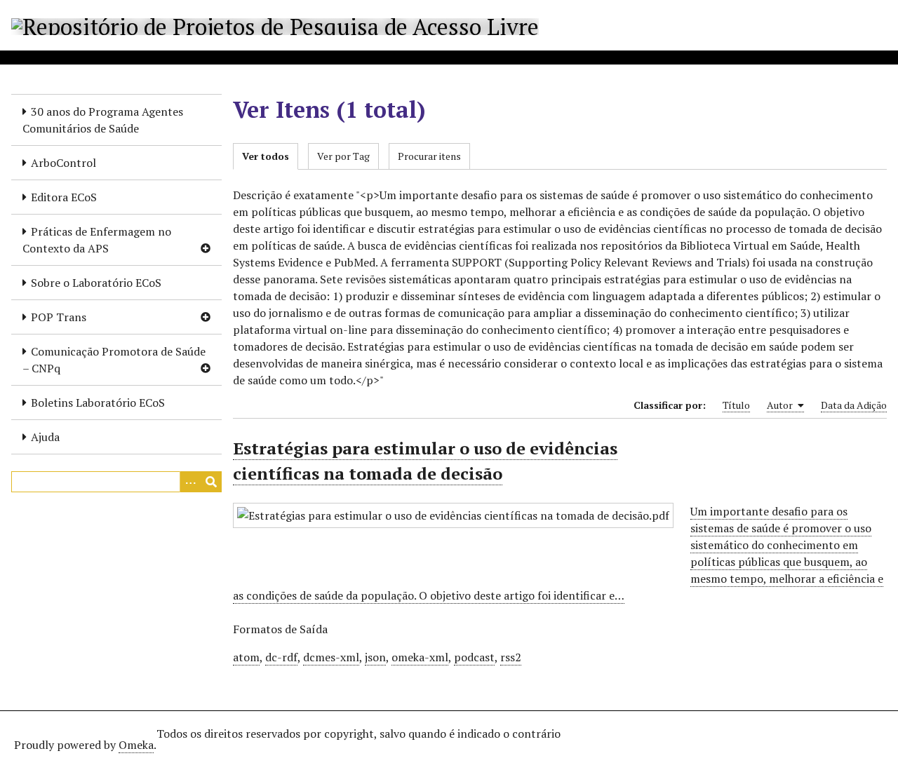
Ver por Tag (343, 156)
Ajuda (45, 437)
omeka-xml (419, 657)
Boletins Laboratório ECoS (98, 402)
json (375, 657)
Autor (781, 405)
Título (736, 405)
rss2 (510, 657)
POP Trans (58, 317)
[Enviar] (211, 481)
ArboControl (63, 162)
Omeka (136, 744)
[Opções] (190, 481)
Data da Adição (854, 405)
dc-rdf (281, 657)
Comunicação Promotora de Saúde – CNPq (114, 360)
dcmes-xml (331, 657)
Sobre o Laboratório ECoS (96, 282)
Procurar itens (429, 156)
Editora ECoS (64, 197)
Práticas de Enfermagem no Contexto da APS (96, 240)
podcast (474, 657)
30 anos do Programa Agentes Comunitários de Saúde (102, 120)
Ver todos (265, 156)
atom (246, 657)
